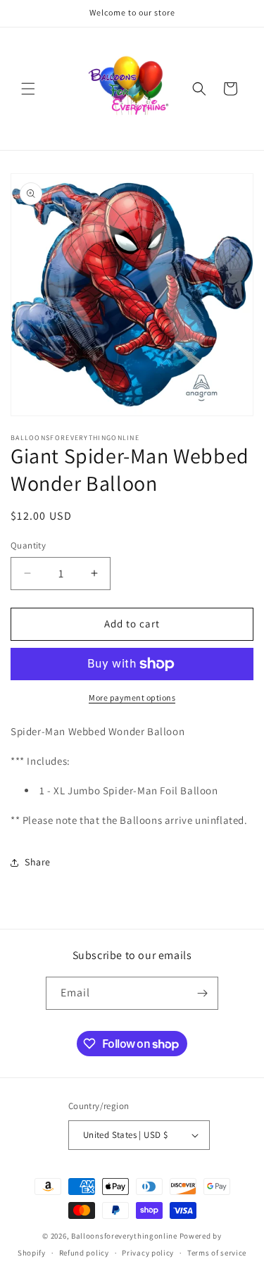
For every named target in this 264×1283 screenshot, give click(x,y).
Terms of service (216, 1253)
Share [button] (38, 862)
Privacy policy (148, 1253)
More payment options (132, 697)
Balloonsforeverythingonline (124, 1236)
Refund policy (84, 1253)
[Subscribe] (202, 993)
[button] (28, 88)
